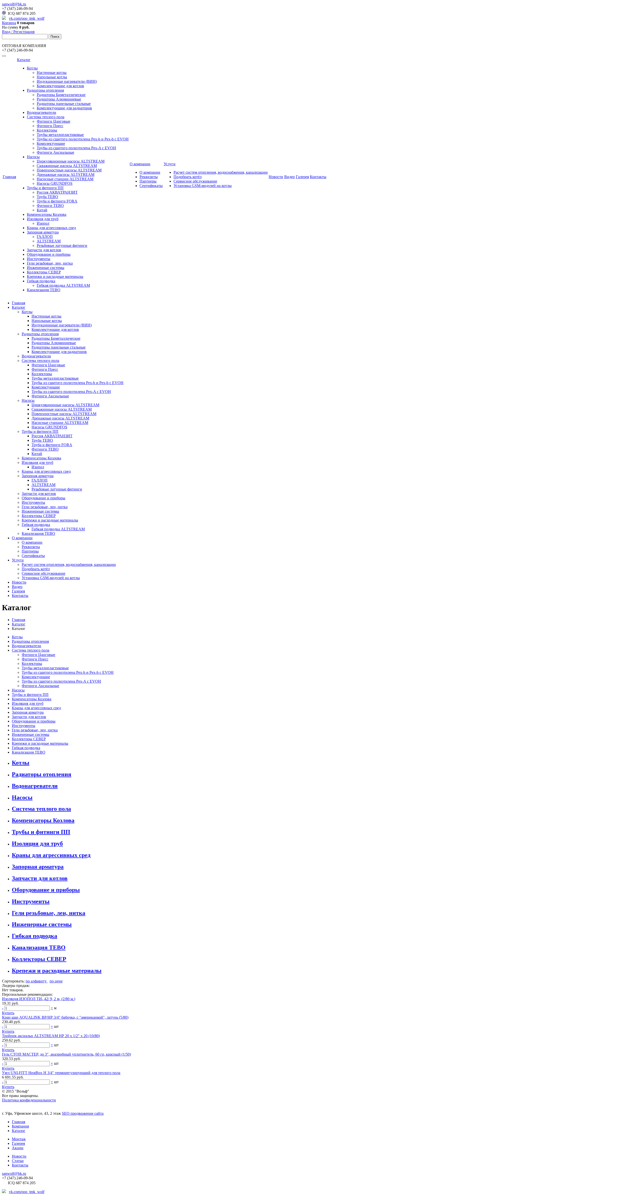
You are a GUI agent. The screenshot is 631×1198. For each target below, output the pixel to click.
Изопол (43, 223)
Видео (289, 177)
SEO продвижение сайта (83, 1113)
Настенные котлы (52, 72)
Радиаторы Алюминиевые (59, 99)
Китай (42, 210)
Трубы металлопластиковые (60, 135)
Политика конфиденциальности (29, 1100)
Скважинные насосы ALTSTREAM (67, 166)
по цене (56, 981)
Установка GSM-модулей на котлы (203, 186)
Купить (8, 1013)
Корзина (9, 23)
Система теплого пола (45, 117)
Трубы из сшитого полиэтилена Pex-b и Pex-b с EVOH (83, 139)
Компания (20, 1126)
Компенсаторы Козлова (46, 214)
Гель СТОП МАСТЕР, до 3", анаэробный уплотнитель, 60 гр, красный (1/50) (66, 1054)
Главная (9, 177)
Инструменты (38, 259)
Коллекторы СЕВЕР (44, 272)
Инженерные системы (45, 268)
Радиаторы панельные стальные (64, 103)
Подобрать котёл (188, 177)
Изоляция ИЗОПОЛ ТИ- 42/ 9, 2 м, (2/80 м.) (38, 999)
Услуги (169, 164)
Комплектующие (51, 143)
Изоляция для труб (42, 219)
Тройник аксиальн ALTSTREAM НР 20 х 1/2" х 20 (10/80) (51, 1036)
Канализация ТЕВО (43, 290)
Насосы (33, 157)
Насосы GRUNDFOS (54, 183)
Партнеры (148, 181)
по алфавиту (37, 981)
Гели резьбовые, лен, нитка (50, 263)
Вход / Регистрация (18, 32)
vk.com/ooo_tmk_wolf (26, 18)
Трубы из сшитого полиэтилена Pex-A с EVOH (76, 148)
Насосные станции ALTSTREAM (65, 179)
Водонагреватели (41, 112)
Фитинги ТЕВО (50, 205)
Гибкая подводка (41, 281)
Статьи (18, 1161)
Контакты (318, 177)
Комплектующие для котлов (60, 86)
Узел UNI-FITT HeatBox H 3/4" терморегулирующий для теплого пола (61, 1073)
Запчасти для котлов (44, 250)
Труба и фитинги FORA (57, 201)
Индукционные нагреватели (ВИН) (67, 81)
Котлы (32, 68)
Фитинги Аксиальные (55, 152)
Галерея (302, 177)
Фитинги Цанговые (53, 121)
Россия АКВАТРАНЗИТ (57, 192)
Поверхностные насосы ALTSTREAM (69, 170)
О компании (140, 164)
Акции (17, 1148)
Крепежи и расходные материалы (55, 276)
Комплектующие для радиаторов (64, 108)
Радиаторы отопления (45, 90)
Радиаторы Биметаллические (61, 95)
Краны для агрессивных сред (51, 228)
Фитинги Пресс (50, 126)
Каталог (24, 60)
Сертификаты (151, 186)
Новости (276, 177)
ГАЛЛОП (45, 237)
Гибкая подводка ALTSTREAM (63, 285)
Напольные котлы (52, 77)
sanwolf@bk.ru (14, 4)
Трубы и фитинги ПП (45, 188)
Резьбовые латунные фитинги (62, 245)
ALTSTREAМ (49, 241)
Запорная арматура (43, 232)
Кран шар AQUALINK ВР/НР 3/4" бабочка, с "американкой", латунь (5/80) (65, 1017)
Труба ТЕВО (47, 197)
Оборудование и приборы (48, 254)
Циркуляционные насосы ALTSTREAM (71, 161)
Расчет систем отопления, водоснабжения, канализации (221, 172)
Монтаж (19, 1139)
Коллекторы (47, 130)
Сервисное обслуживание (195, 181)
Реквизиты (149, 177)
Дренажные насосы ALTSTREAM (65, 174)
